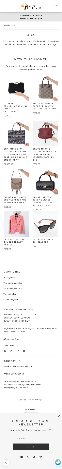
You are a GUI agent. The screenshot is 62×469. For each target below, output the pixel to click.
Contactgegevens (11, 299)
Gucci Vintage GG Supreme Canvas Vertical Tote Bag (44, 106)
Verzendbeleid (9, 294)
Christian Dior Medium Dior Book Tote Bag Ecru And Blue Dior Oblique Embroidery (16, 154)
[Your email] (31, 438)
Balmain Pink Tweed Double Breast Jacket (16, 242)
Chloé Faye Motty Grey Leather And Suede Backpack (15, 200)
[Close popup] (59, 416)
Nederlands (30, 409)
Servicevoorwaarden (12, 288)
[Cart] (55, 6)
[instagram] (11, 351)
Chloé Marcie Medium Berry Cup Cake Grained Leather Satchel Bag (44, 154)
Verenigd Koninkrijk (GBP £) (30, 400)
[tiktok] (17, 351)
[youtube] (24, 351)
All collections (9, 25)
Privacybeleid (9, 277)
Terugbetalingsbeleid (12, 283)
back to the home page (45, 44)
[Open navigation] (6, 6)
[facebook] (5, 351)
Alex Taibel (23, 388)
